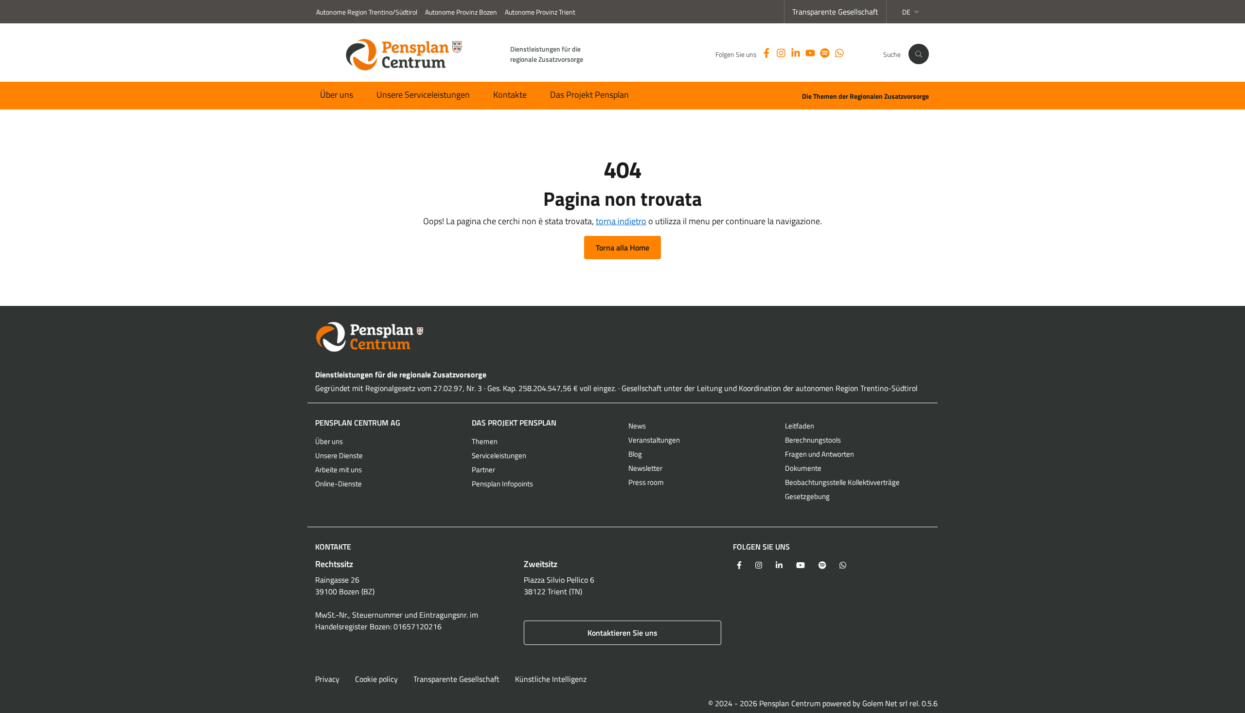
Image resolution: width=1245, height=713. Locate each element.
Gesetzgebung (807, 496)
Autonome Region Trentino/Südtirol (366, 12)
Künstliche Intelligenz (551, 679)
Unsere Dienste (339, 455)
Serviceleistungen (499, 455)
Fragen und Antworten (819, 454)
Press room (646, 482)
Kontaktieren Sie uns (622, 633)
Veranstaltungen (654, 440)
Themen (485, 441)
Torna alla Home (622, 247)
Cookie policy (376, 679)
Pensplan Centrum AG (357, 422)
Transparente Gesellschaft (835, 12)
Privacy (327, 679)
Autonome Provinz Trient (540, 12)
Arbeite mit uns (338, 469)
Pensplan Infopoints (502, 483)
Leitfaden (799, 425)
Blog (635, 454)
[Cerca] (918, 54)
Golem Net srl (884, 703)
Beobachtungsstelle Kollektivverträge (842, 482)
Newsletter (645, 468)
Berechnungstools (813, 440)
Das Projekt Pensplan (589, 94)
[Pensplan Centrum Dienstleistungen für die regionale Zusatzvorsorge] (622, 336)
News (637, 425)
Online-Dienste (338, 483)
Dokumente (803, 468)
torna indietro (621, 221)
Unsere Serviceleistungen (423, 94)
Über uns (336, 94)
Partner (483, 469)
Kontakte (510, 94)
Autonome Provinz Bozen (461, 12)
